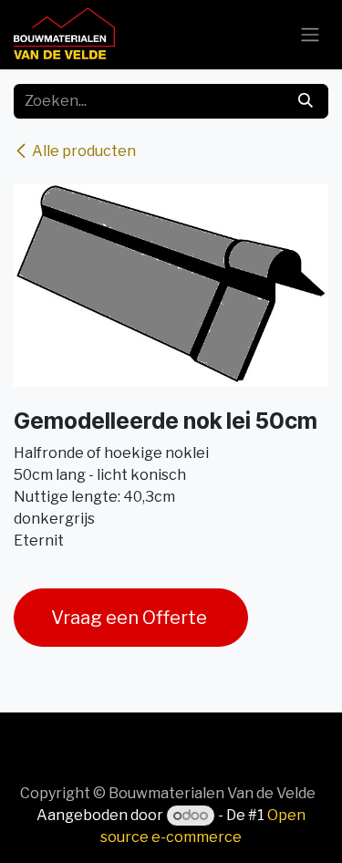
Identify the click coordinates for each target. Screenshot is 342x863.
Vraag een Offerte (131, 618)
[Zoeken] (305, 101)
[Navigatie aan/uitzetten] (310, 35)
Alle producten (84, 151)
